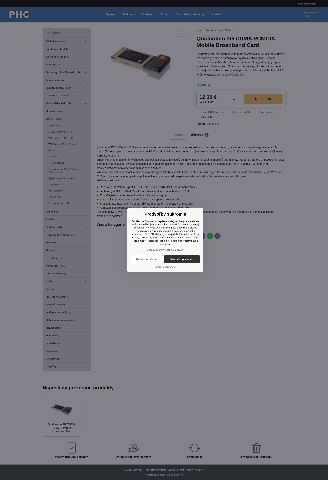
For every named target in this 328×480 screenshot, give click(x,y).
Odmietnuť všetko (147, 259)
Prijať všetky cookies (182, 259)
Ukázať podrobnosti (165, 266)
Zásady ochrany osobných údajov (165, 249)
